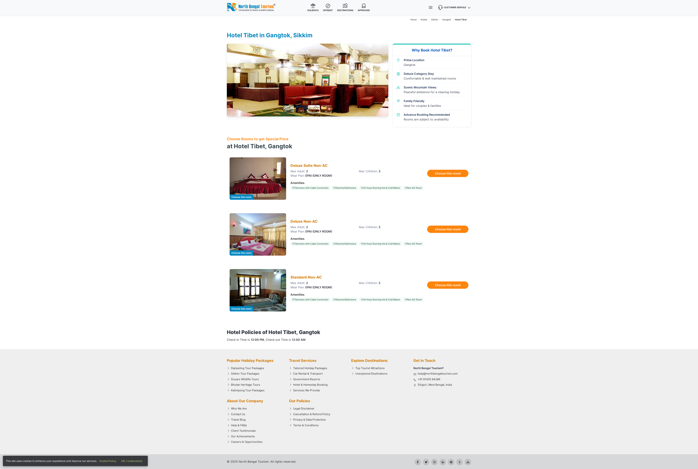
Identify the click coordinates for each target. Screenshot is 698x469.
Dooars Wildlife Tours (245, 379)
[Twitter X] (426, 462)
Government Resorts (306, 379)
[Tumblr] (459, 462)
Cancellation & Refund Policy (311, 414)
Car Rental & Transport (308, 373)
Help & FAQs (239, 425)
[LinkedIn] (443, 462)
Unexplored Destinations (371, 373)
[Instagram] (434, 462)
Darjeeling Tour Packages (247, 368)
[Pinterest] (451, 462)
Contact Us (238, 414)
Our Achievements (243, 436)
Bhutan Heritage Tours (245, 384)
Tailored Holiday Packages (310, 368)
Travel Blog (238, 419)
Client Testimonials (243, 430)
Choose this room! (448, 173)
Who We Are (239, 408)
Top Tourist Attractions (370, 368)
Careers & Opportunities (246, 442)
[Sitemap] (468, 462)
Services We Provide (306, 390)
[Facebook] (417, 462)
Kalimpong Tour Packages (247, 390)
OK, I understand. (132, 460)
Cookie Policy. (108, 460)
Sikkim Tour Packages (245, 373)
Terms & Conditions (306, 425)
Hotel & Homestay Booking (310, 384)
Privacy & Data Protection (309, 419)
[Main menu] (430, 7)
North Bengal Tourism (254, 461)
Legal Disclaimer (303, 408)
